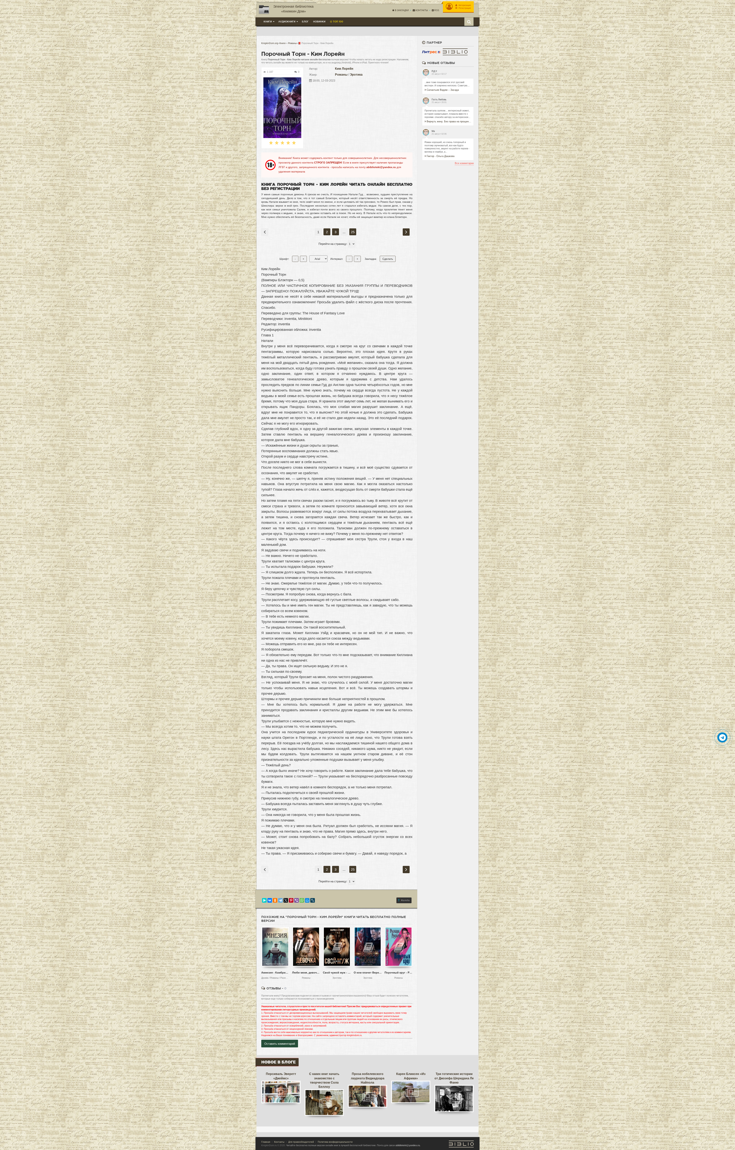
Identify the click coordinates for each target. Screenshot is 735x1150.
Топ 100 (337, 21)
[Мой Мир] (307, 900)
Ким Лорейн (344, 68)
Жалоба (405, 900)
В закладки (401, 10)
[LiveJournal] (312, 900)
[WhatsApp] (302, 900)
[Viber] (296, 900)
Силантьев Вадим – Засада (443, 89)
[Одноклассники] (275, 900)
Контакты (421, 10)
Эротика (356, 74)
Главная (265, 1142)
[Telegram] (280, 900)
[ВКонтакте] (269, 900)
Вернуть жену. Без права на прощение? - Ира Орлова (449, 121)
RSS (436, 10)
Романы (341, 74)
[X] (285, 900)
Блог (305, 21)
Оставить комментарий (279, 1043)
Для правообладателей (301, 1142)
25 (353, 232)
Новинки (319, 21)
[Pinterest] (291, 900)
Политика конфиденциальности (335, 1142)
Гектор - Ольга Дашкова (440, 156)
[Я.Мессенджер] (264, 900)
